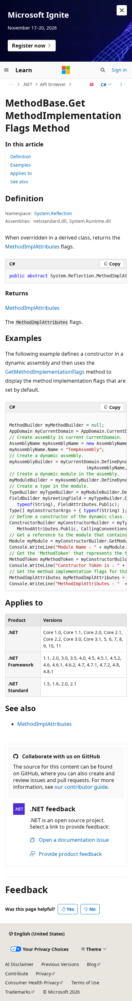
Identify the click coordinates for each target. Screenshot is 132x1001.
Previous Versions (60, 964)
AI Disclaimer (19, 964)
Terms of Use (85, 982)
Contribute (16, 974)
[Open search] (102, 70)
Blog (91, 964)
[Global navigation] (6, 70)
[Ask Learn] (92, 84)
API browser (53, 84)
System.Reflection (53, 213)
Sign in (119, 70)
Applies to (21, 173)
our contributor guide (81, 786)
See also (19, 181)
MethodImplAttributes (32, 246)
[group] (66, 276)
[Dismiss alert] (122, 10)
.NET (27, 84)
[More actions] (121, 84)
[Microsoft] (66, 70)
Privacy (43, 974)
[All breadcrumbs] (10, 84)
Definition (20, 156)
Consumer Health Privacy (32, 982)
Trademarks (17, 992)
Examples (20, 165)
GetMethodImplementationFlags (45, 371)
